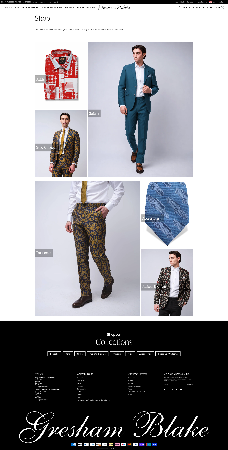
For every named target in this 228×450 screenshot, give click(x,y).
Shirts (40, 79)
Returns (130, 383)
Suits (92, 113)
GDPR (130, 394)
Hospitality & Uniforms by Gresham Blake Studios (93, 400)
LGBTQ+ (80, 386)
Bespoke (54, 354)
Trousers (42, 252)
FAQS (79, 392)
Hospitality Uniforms (168, 354)
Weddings (80, 383)
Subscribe (190, 385)
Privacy (130, 389)
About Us (80, 378)
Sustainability (81, 389)
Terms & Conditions (134, 386)
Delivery (130, 381)
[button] (184, 7)
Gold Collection (48, 147)
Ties (130, 354)
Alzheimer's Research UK (136, 392)
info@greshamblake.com (197, 2)
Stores (79, 397)
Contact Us (131, 378)
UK (214, 2)
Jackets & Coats (154, 286)
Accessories (151, 218)
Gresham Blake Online (102, 448)
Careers (79, 394)
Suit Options (81, 381)
